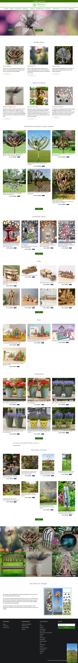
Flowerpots (42, 634)
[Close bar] (77, 0)
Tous (39, 208)
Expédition (23, 629)
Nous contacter (5, 625)
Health (41, 653)
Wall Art (41, 636)
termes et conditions (25, 627)
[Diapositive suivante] (42, 34)
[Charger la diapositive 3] (37, 34)
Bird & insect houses (43, 648)
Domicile (4, 624)
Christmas (41, 627)
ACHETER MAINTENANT (38, 31)
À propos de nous (6, 627)
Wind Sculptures (43, 629)
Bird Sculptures (42, 637)
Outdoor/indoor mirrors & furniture (46, 632)
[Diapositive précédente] (33, 34)
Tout (40, 624)
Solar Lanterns (42, 639)
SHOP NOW (31, 75)
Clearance (41, 625)
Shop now (56, 117)
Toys (40, 642)
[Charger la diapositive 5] (39, 34)
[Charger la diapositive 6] (40, 34)
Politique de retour (25, 625)
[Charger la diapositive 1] (35, 34)
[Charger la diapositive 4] (38, 34)
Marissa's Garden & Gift (55, 660)
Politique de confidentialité (26, 624)
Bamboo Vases (42, 644)
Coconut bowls (42, 649)
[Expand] (68, 644)
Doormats (41, 646)
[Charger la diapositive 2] (36, 34)
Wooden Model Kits (43, 641)
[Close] (76, 644)
